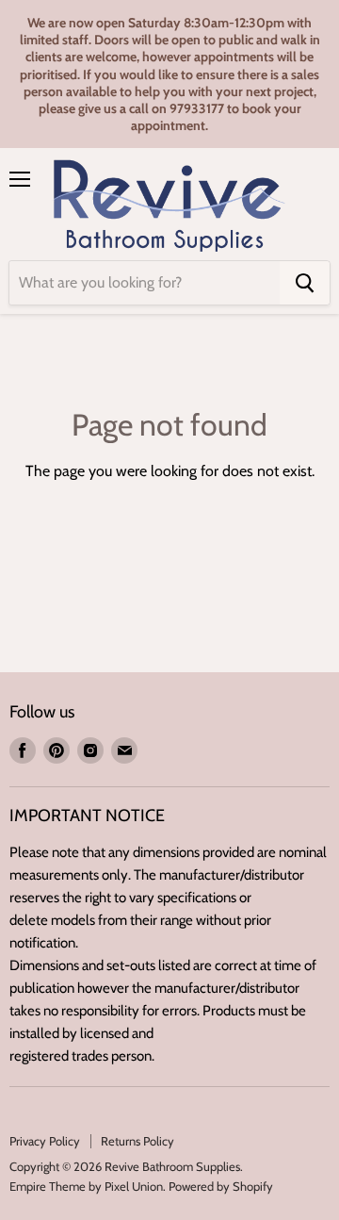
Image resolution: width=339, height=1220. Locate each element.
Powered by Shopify (221, 1186)
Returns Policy (137, 1140)
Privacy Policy (44, 1140)
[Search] (305, 283)
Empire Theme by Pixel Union (86, 1186)
